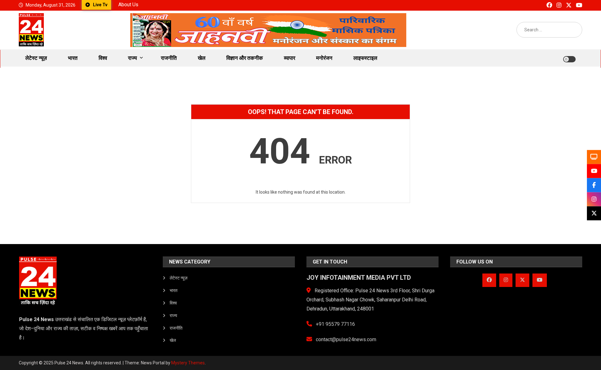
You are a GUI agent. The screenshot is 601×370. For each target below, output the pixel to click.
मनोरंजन (324, 58)
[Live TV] (594, 157)
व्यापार (289, 58)
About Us (128, 5)
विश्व (103, 58)
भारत (73, 58)
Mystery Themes (188, 362)
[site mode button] (569, 59)
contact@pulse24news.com (345, 339)
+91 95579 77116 (335, 324)
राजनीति (169, 58)
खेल (201, 58)
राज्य (132, 58)
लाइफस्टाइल (365, 58)
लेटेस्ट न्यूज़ (36, 58)
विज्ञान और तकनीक (244, 58)
